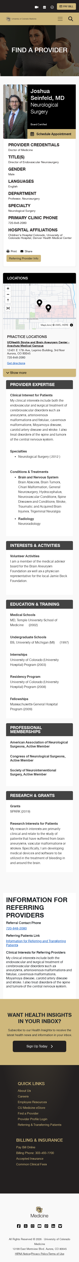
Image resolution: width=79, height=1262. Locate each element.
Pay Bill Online (25, 1147)
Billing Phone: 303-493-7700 (35, 1153)
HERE (65, 325)
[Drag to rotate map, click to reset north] (8, 300)
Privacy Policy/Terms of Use (47, 1253)
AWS (58, 325)
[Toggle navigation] (60, 19)
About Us (24, 1090)
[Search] (71, 19)
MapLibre (46, 325)
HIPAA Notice (22, 1253)
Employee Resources (32, 1102)
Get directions (16, 363)
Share (28, 251)
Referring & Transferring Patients (39, 1124)
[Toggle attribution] (71, 325)
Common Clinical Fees (31, 1164)
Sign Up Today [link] (37, 1046)
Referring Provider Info (23, 258)
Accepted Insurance (29, 1158)
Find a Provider (28, 1113)
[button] (39, 303)
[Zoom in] (8, 288)
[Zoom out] (8, 294)
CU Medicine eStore (31, 1107)
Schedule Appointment (53, 134)
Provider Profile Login (32, 1119)
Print (13, 251)
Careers (23, 1096)
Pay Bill (68, 6)
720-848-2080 (16, 928)
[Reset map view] (8, 308)
